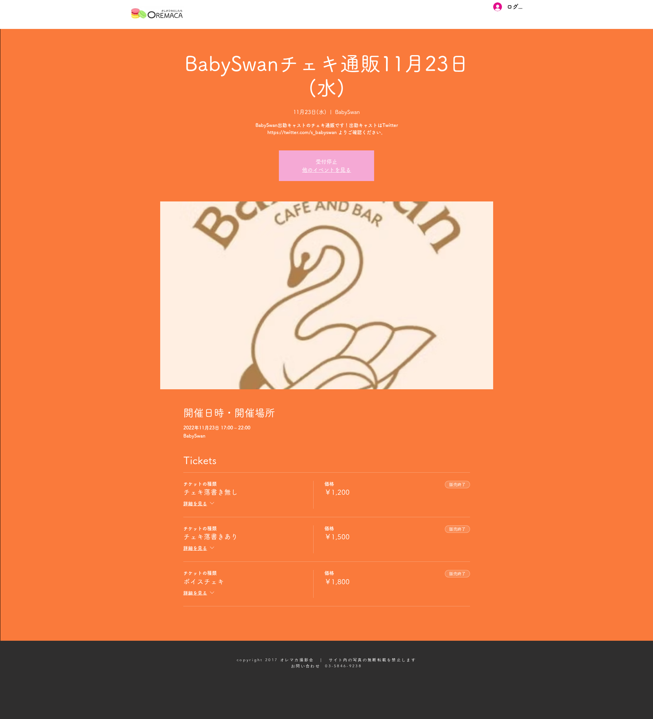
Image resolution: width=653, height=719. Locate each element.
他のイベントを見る (326, 170)
